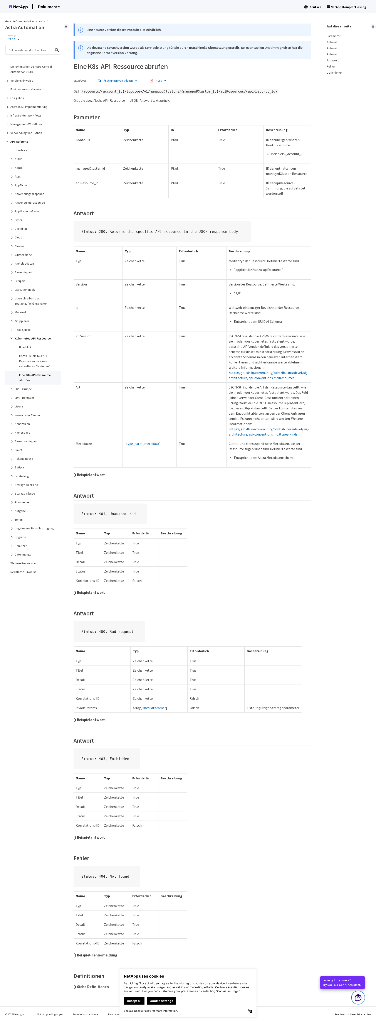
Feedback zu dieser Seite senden (353, 1014)
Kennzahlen (22, 424)
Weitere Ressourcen (23, 563)
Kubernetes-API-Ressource (33, 338)
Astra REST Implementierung (28, 107)
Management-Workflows (26, 124)
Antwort (332, 42)
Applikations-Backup (28, 211)
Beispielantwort (91, 474)
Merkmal (20, 312)
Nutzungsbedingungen (50, 1014)
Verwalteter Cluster (27, 415)
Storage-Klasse (25, 493)
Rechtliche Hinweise (23, 572)
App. (18, 176)
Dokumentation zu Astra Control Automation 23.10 (31, 69)
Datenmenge (23, 554)
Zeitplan (20, 467)
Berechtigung (23, 272)
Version (12, 36)
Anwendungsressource (30, 202)
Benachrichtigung (26, 441)
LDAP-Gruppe (23, 389)
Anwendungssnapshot (29, 194)
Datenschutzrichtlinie (85, 1014)
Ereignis (20, 281)
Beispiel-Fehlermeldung (97, 955)
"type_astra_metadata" (143, 443)
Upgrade (20, 537)
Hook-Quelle (23, 330)
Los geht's (17, 98)
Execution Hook (25, 290)
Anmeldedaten (24, 263)
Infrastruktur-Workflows (26, 115)
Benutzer (21, 546)
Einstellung (22, 476)
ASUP (18, 159)
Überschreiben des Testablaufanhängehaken (31, 301)
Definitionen (334, 72)
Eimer (18, 220)
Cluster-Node (23, 255)
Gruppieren (22, 321)
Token (19, 520)
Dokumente (49, 6)
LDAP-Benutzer (24, 398)
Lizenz (19, 406)
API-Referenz (19, 142)
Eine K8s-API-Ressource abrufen (35, 377)
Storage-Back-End (26, 485)
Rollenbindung (24, 459)
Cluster (19, 246)
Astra (42, 21)
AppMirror (21, 185)
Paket (18, 450)
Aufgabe (20, 511)
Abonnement (23, 502)
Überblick (21, 150)
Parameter (334, 36)
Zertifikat (21, 229)
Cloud (18, 237)
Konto (19, 168)
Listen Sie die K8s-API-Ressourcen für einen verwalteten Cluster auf (34, 361)
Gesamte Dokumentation (19, 21)
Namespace (22, 432)
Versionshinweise (21, 81)
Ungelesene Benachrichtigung (34, 528)
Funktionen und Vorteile (25, 89)
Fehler (331, 66)
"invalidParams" (154, 708)
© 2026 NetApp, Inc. (16, 1014)
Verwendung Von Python (26, 133)
